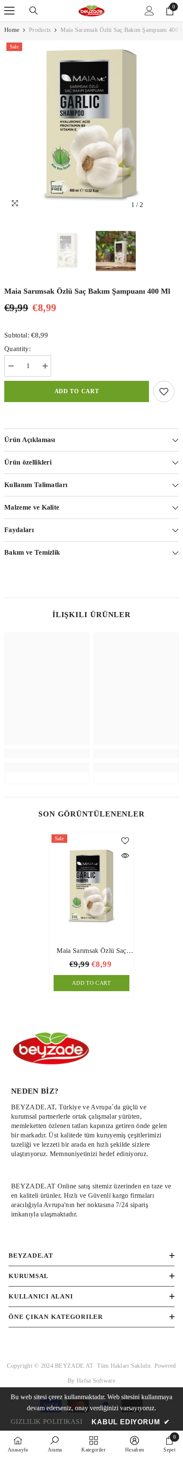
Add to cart (76, 391)
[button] (154, 204)
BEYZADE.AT (76, 1366)
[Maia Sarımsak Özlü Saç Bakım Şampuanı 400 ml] (91, 886)
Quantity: (17, 348)
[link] (47, 753)
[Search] (34, 11)
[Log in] (149, 10)
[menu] (9, 11)
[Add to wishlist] (163, 391)
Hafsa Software (96, 1381)
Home (11, 30)
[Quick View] (125, 855)
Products (40, 30)
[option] (91, 126)
